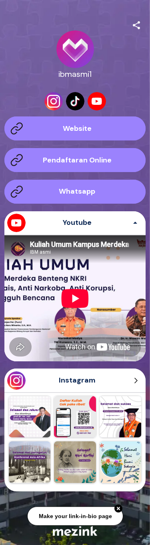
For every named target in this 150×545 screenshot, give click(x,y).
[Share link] (136, 24)
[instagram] (53, 101)
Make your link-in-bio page (75, 515)
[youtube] (97, 101)
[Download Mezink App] (75, 531)
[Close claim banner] (118, 508)
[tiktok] (75, 101)
